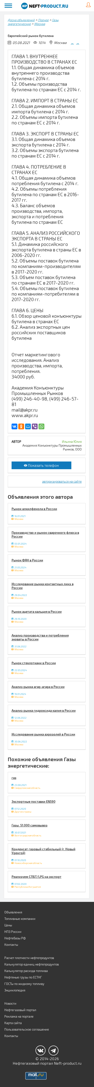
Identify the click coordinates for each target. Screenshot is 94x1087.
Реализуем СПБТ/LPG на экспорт (36, 877)
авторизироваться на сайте (62, 481)
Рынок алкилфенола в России (34, 509)
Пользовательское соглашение (26, 1029)
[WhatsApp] (41, 426)
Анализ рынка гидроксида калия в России (44, 710)
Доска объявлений (21, 20)
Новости (10, 1003)
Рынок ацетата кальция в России (37, 611)
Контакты (11, 945)
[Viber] (35, 426)
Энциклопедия (14, 990)
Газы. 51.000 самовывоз (29, 825)
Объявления (13, 912)
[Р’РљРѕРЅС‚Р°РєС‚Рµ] (14, 426)
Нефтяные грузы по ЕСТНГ (23, 977)
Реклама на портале (19, 1016)
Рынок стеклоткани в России (34, 663)
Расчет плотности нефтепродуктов (29, 958)
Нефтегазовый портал (20, 1010)
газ (14, 778)
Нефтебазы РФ (15, 938)
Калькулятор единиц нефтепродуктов (31, 964)
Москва (39, 24)
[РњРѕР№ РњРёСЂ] (28, 426)
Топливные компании (19, 919)
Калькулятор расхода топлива (26, 971)
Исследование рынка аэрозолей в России (43, 734)
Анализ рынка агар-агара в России (38, 687)
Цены (8, 925)
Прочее (43, 20)
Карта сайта (13, 1023)
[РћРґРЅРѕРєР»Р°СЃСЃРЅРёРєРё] (21, 426)
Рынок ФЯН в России (27, 560)
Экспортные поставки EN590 (33, 801)
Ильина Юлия (72, 441)
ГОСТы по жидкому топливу (24, 984)
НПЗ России (12, 932)
